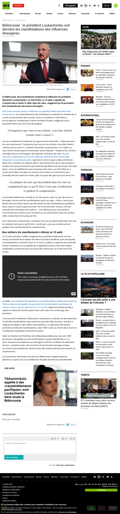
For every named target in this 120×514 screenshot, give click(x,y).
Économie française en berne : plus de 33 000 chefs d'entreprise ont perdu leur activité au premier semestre (104, 231)
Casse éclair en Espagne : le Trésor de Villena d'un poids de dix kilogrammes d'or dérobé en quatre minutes (106, 124)
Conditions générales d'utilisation (13, 487)
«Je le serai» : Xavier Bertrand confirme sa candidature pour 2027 (104, 87)
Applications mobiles (9, 501)
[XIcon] (90, 5)
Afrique (49, 14)
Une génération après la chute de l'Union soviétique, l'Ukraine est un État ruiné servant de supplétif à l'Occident (106, 203)
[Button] (116, 5)
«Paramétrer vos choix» (14, 509)
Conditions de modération (10, 495)
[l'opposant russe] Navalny (14, 159)
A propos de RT (7, 484)
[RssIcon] (98, 5)
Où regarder (70, 6)
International (25, 14)
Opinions (72, 14)
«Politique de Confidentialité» (67, 512)
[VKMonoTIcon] (81, 5)
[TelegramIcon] (94, 5)
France (60, 14)
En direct (18, 5)
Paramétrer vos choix (9, 492)
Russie (38, 14)
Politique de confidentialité (11, 490)
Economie (85, 14)
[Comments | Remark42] (39, 452)
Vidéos (112, 14)
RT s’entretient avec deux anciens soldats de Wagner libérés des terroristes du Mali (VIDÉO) (98, 403)
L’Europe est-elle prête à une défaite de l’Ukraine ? (98, 301)
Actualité (8, 14)
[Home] (6, 5)
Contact (5, 498)
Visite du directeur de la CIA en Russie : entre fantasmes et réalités (105, 176)
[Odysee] (86, 5)
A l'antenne (99, 14)
